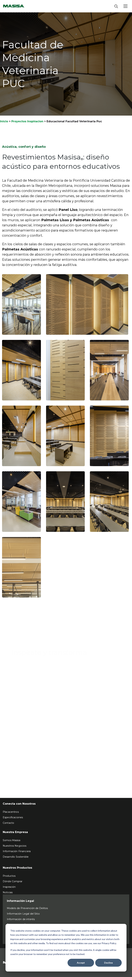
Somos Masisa (11, 840)
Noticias (8, 892)
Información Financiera (17, 851)
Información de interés (21, 919)
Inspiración (9, 886)
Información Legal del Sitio (23, 913)
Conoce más (22, 667)
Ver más (11, 770)
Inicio (4, 121)
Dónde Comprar (12, 881)
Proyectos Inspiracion (27, 121)
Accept (81, 962)
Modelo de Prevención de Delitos (27, 908)
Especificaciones (13, 817)
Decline (108, 962)
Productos (9, 875)
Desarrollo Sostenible (16, 856)
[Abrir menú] (125, 6)
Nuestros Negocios (14, 845)
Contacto (8, 822)
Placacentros (11, 811)
